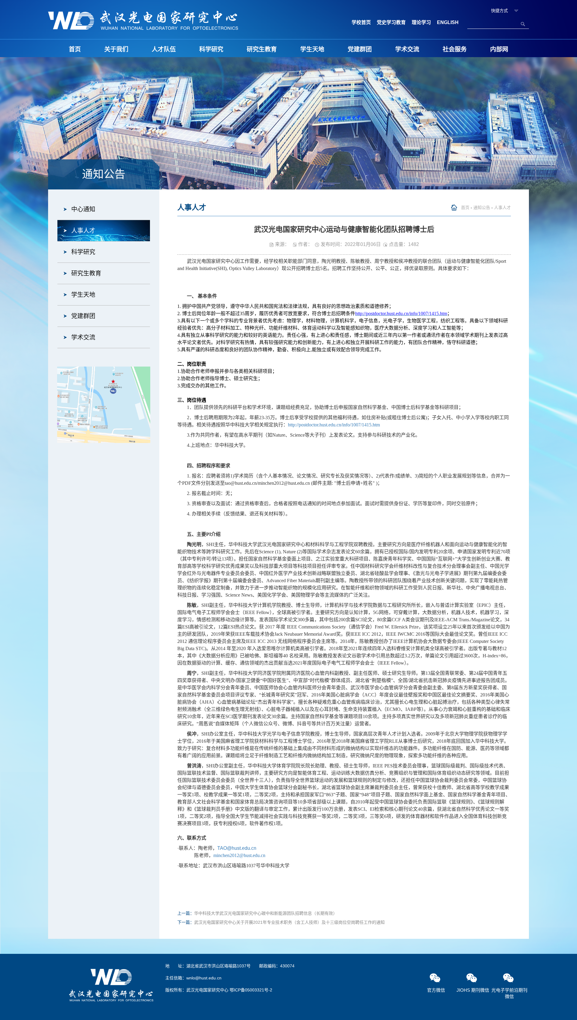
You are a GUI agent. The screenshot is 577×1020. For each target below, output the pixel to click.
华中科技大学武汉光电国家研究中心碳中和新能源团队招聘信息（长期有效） (265, 913)
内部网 (499, 49)
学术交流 (407, 49)
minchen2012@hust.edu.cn (239, 855)
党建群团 (360, 49)
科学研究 (211, 49)
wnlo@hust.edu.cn (203, 977)
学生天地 (312, 49)
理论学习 (421, 22)
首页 (75, 49)
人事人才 (83, 230)
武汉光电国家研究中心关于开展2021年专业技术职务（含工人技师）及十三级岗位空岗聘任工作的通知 (289, 922)
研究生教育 (262, 49)
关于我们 (116, 49)
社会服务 (455, 49)
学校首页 (361, 22)
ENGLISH (448, 22)
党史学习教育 (391, 22)
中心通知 (83, 209)
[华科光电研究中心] (143, 19)
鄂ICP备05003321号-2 (251, 990)
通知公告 (481, 207)
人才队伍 (164, 49)
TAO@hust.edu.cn (236, 848)
